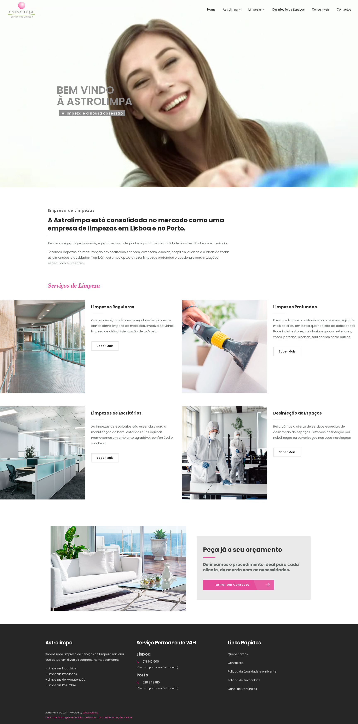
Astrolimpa (230, 9)
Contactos (344, 9)
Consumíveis (321, 9)
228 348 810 (151, 682)
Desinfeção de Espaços (288, 9)
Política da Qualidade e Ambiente (252, 671)
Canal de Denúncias (242, 689)
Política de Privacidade (244, 680)
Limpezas (255, 9)
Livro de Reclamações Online (115, 717)
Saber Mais (105, 346)
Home (211, 9)
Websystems (90, 712)
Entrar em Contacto (232, 585)
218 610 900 (151, 661)
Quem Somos (238, 654)
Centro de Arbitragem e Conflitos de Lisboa (70, 717)
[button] (5, 718)
